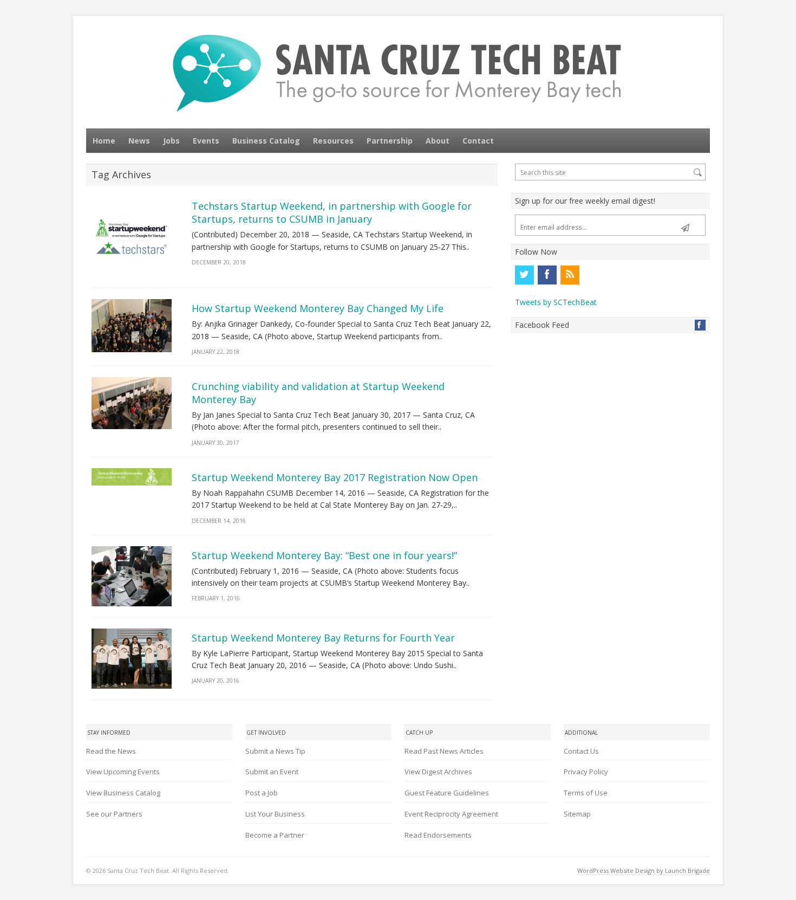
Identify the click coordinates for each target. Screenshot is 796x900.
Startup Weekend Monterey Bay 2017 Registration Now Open (335, 477)
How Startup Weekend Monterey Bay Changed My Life (317, 308)
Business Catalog (266, 140)
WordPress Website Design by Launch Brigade (643, 870)
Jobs (171, 140)
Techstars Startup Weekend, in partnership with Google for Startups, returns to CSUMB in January (332, 212)
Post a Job (261, 793)
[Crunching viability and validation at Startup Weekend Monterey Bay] (132, 403)
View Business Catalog (123, 793)
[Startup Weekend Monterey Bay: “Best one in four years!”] (132, 576)
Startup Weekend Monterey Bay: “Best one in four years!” (324, 555)
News (139, 140)
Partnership (390, 140)
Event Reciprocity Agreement (451, 814)
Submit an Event (271, 771)
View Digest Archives (438, 771)
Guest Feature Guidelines (446, 793)
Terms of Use (586, 793)
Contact (478, 140)
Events (206, 140)
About (437, 140)
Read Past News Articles (444, 751)
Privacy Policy (586, 771)
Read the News (111, 751)
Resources (333, 140)
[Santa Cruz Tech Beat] (398, 73)
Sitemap (577, 814)
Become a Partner (274, 835)
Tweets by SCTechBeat (556, 302)
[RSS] (569, 275)
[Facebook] (547, 275)
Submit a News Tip (275, 751)
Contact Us (581, 751)
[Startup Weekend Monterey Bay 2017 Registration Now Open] (132, 477)
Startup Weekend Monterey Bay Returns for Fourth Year (323, 637)
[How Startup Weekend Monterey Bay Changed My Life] (132, 325)
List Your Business (275, 814)
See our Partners (114, 814)
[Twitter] (524, 275)
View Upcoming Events (123, 771)
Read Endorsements (438, 835)
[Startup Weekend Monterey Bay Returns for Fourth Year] (132, 659)
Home (104, 140)
